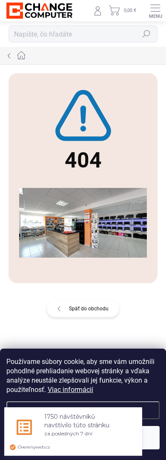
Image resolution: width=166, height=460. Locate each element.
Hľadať (146, 34)
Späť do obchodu (89, 309)
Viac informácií (70, 390)
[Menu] (155, 10)
